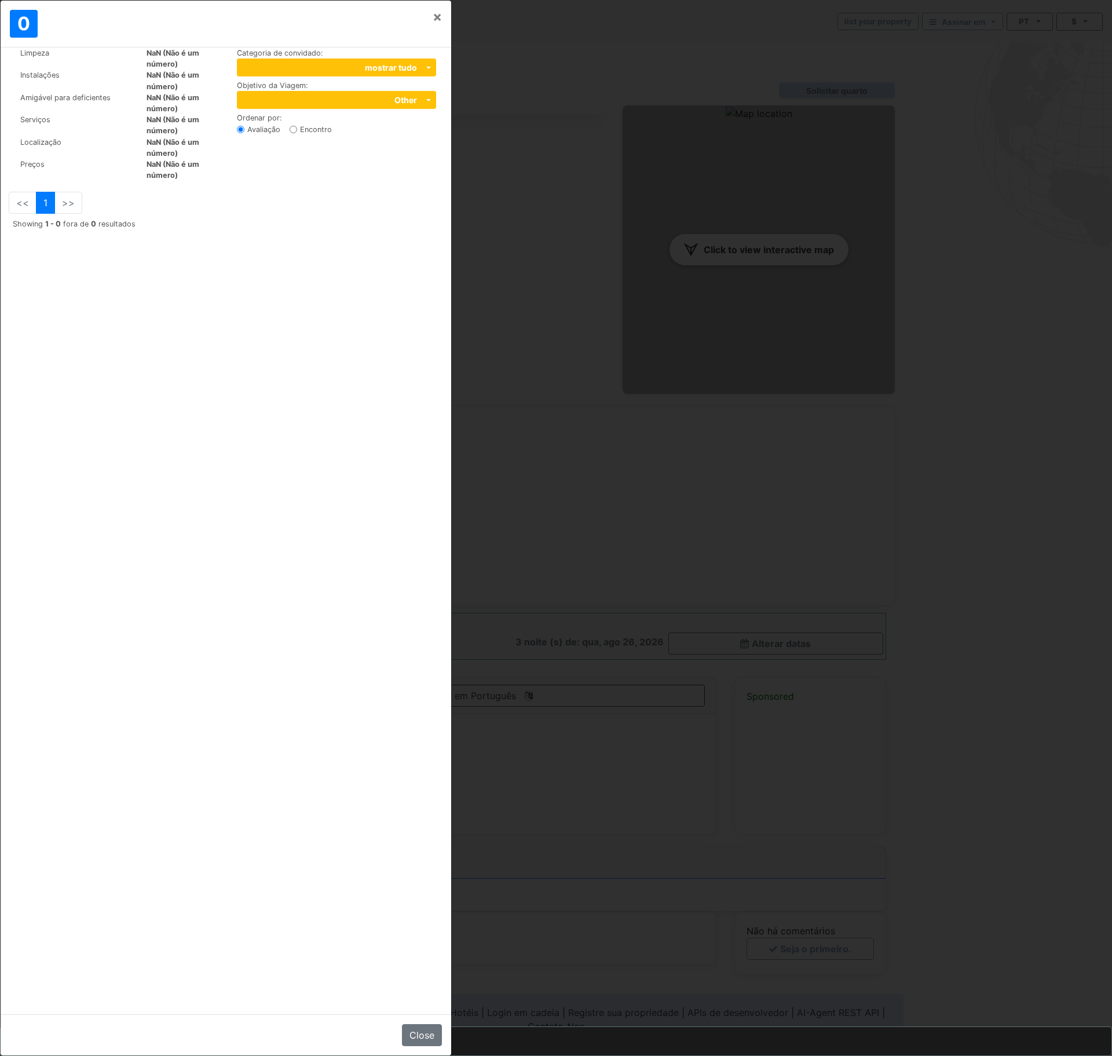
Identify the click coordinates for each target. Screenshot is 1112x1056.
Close (421, 1035)
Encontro (316, 129)
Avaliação (263, 129)
